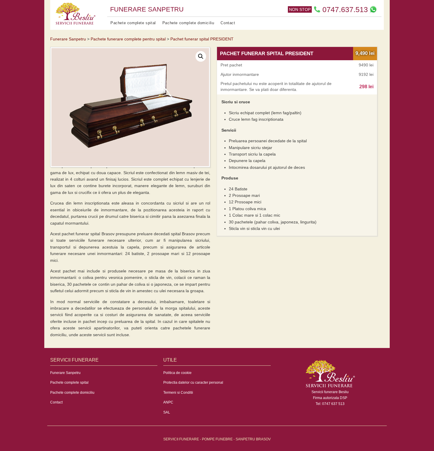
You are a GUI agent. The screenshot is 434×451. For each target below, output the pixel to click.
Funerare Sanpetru (65, 373)
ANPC (168, 402)
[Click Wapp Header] (373, 9)
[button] (200, 56)
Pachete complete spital (133, 23)
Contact (228, 23)
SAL (166, 412)
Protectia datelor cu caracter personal (193, 382)
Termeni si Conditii (178, 392)
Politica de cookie (177, 373)
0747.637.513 (345, 9)
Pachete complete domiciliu (188, 23)
